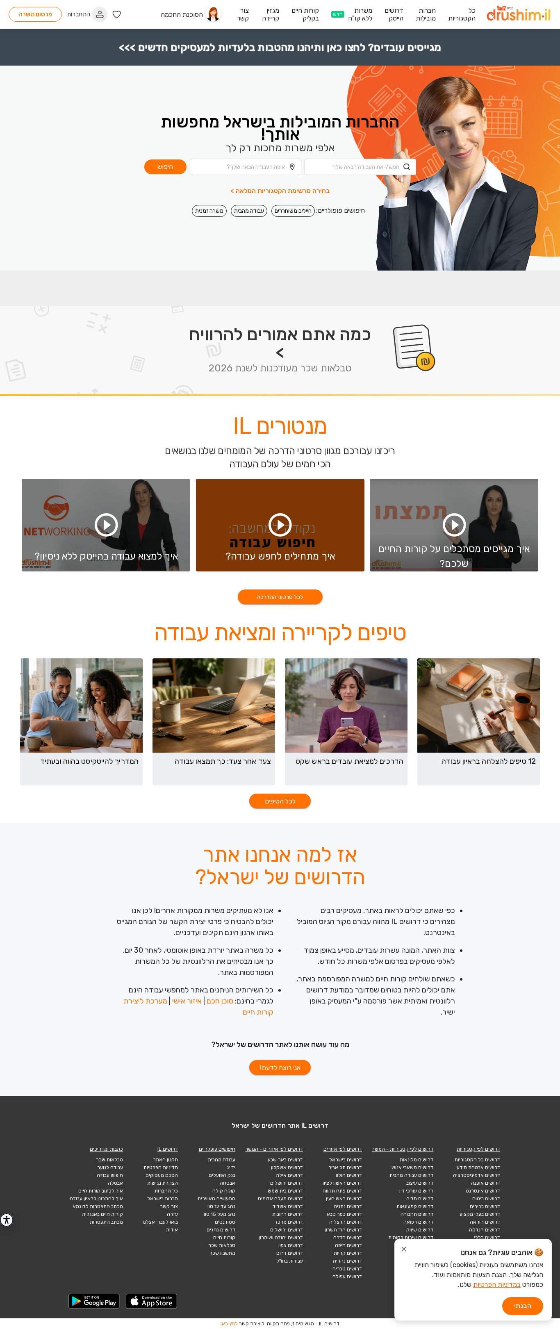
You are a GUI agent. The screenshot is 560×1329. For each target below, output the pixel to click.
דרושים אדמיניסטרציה (476, 1175)
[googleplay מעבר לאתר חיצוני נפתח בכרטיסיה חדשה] (94, 1301)
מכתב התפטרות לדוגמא (98, 1206)
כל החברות (166, 1191)
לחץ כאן (229, 1324)
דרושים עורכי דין (416, 1191)
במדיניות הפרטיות (497, 1284)
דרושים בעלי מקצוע (480, 1214)
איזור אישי (187, 1001)
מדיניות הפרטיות (160, 1167)
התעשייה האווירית (216, 1199)
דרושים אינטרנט (483, 1191)
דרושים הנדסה (484, 1230)
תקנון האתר (165, 1160)
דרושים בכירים (485, 1206)
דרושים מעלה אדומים (280, 1199)
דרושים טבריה (347, 1269)
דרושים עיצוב (419, 1183)
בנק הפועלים (222, 1175)
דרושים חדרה (347, 1237)
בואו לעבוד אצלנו (160, 1222)
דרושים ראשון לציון (342, 1183)
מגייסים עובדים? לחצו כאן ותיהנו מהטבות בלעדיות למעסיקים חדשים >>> (280, 47)
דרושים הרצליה (345, 1222)
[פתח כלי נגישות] (6, 1220)
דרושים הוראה (485, 1222)
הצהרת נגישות (162, 1183)
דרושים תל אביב (345, 1167)
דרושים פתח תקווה (342, 1191)
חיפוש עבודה (110, 1175)
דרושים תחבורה (417, 1214)
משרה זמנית (209, 210)
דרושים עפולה (347, 1276)
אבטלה (115, 1183)
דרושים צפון (290, 1245)
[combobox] (360, 167)
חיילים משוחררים (293, 210)
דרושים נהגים (221, 1230)
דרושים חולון (349, 1175)
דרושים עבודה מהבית (411, 1175)
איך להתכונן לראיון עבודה (96, 1199)
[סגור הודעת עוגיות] (404, 1250)
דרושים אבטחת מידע (478, 1167)
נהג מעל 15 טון (219, 1214)
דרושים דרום (289, 1253)
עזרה (172, 1214)
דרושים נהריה (347, 1261)
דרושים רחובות (287, 1214)
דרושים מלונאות (416, 1160)
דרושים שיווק (419, 1230)
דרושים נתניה (348, 1206)
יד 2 (231, 1167)
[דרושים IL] (518, 14)
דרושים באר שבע (285, 1160)
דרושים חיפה (348, 1245)
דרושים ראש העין (344, 1199)
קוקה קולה (223, 1191)
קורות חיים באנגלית (102, 1214)
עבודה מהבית (249, 210)
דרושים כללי (487, 1237)
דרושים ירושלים (286, 1183)
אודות (172, 1230)
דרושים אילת (289, 1175)
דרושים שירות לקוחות (410, 1237)
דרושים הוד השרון (343, 1230)
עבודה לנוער (110, 1167)
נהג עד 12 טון (221, 1206)
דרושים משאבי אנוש (412, 1167)
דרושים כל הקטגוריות (477, 1160)
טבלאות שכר (221, 1245)
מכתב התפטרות (106, 1222)
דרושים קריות (348, 1253)
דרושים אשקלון (287, 1167)
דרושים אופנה (485, 1183)
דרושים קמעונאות (414, 1206)
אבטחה (227, 1183)
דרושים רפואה (418, 1222)
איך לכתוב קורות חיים (100, 1191)
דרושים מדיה (419, 1199)
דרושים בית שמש (285, 1191)
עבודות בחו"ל (289, 1261)
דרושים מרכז (289, 1222)
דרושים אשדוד (288, 1206)
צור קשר (169, 1206)
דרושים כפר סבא (344, 1214)
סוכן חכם (220, 1001)
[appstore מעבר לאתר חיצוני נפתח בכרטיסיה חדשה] (151, 1301)
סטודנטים (225, 1222)
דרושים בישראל (345, 1160)
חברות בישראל (162, 1199)
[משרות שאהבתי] (116, 14)
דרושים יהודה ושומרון (281, 1237)
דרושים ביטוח (486, 1199)
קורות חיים (224, 1237)
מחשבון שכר (222, 1253)
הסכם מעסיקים (162, 1175)
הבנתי (522, 1306)
